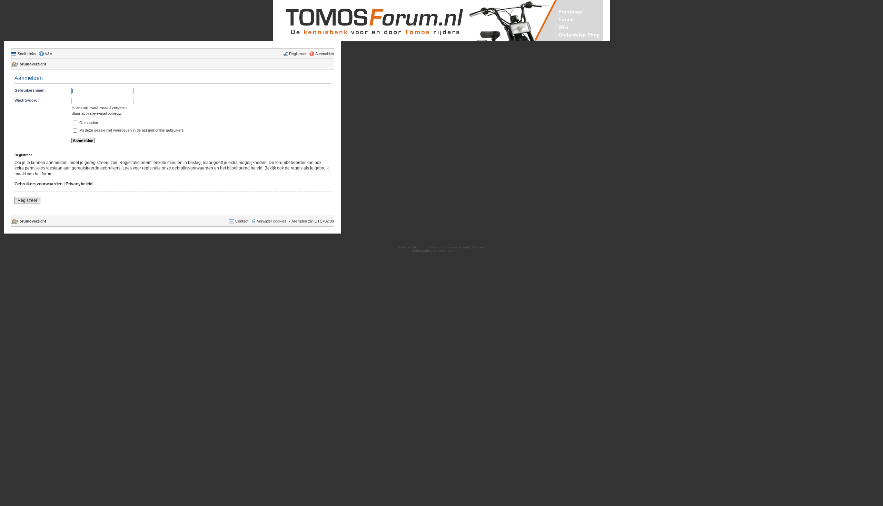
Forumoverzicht (31, 64)
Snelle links (27, 54)
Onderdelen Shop (579, 35)
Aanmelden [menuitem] (324, 54)
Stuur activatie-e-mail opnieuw (96, 113)
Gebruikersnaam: (30, 90)
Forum (566, 19)
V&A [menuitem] (48, 54)
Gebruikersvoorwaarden (38, 184)
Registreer (27, 200)
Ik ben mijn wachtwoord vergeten (99, 107)
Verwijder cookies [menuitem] (271, 221)
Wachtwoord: (26, 100)
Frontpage (570, 11)
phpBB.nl (463, 250)
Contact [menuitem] (241, 221)
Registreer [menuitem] (298, 54)
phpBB (423, 247)
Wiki (563, 27)
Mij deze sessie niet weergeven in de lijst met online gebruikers (131, 130)
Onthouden (88, 123)
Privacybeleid (79, 184)
